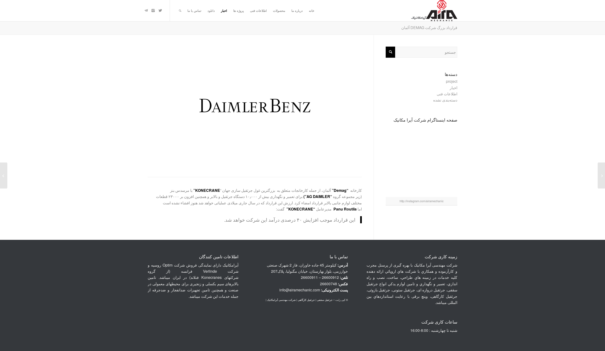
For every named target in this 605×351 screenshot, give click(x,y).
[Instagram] (153, 10)
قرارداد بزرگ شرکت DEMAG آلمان (429, 27)
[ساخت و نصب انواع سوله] (445, 184)
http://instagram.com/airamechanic (422, 201)
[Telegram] (146, 10)
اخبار (453, 87)
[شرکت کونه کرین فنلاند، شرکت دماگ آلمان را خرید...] (601, 175)
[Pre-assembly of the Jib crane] (398, 135)
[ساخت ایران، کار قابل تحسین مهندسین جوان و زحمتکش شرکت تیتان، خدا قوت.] (445, 135)
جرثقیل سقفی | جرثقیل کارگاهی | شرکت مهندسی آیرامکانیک (300, 300)
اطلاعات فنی (447, 94)
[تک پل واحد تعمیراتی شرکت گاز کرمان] (445, 160)
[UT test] (398, 184)
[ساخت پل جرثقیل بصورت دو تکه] (398, 160)
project (451, 81)
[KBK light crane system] (421, 160)
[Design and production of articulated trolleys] (421, 136)
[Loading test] (421, 185)
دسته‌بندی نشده (445, 100)
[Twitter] (160, 10)
